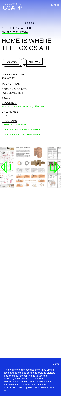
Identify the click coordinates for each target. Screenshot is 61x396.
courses (30, 23)
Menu (55, 5)
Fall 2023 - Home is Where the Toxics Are (29, 178)
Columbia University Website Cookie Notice (29, 387)
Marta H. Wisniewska (15, 31)
